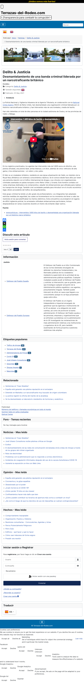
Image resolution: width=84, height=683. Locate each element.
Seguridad (11, 364)
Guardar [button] (20, 679)
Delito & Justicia (20, 86)
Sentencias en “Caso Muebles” (17, 386)
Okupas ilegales (13, 367)
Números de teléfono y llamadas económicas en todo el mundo (26, 409)
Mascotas (10, 371)
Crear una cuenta (10, 596)
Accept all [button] (5, 639)
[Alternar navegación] (3, 24)
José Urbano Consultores (16, 360)
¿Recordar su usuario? (11, 593)
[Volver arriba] (80, 679)
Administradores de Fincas (17, 353)
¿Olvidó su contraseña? (12, 589)
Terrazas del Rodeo (14, 349)
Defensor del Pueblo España (18, 281)
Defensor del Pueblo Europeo (18, 315)
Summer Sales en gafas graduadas (15, 412)
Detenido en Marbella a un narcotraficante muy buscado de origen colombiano (36, 393)
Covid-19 (10, 356)
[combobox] (73, 25)
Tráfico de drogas (13, 345)
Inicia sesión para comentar (15, 239)
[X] (42, 223)
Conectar (42, 583)
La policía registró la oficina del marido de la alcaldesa (26, 396)
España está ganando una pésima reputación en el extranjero (29, 389)
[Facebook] (42, 220)
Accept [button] (4, 648)
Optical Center (7, 414)
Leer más (78, 639)
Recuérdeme (10, 571)
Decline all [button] (16, 639)
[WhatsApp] (42, 226)
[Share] (42, 230)
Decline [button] (13, 648)
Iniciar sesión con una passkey (44, 576)
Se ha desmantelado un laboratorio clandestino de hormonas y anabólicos (34, 399)
